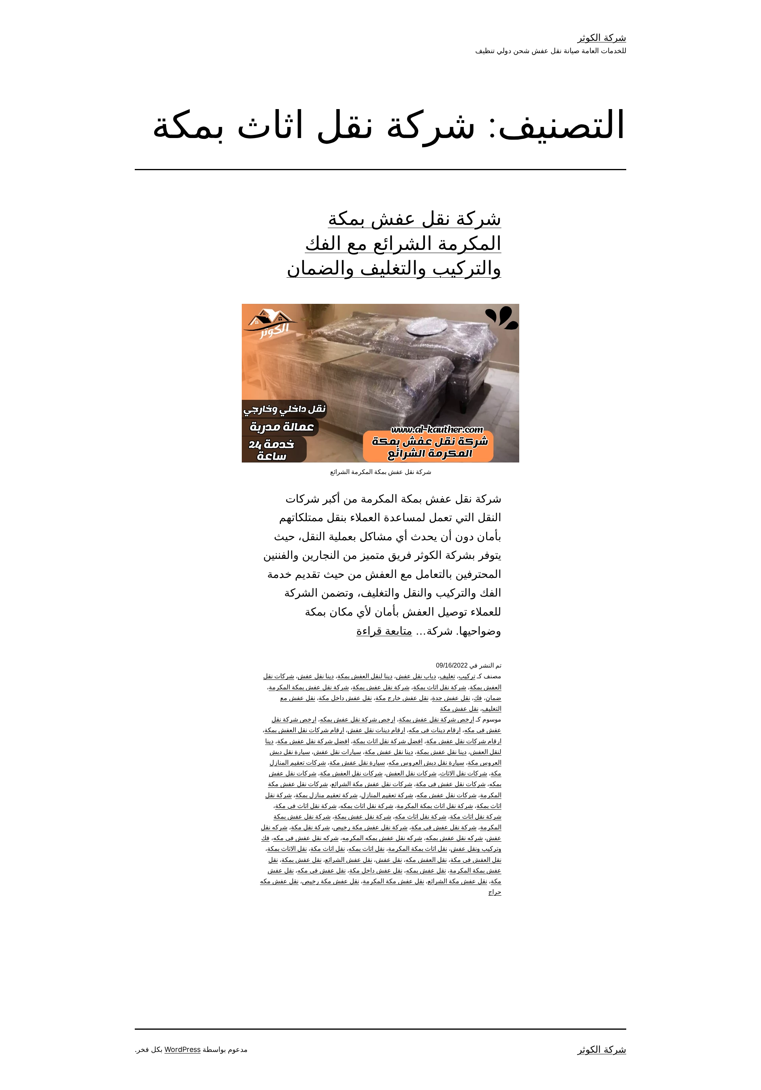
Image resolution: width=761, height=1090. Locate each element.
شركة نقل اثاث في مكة (306, 805)
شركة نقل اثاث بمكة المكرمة (435, 805)
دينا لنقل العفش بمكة (364, 676)
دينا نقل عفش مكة (389, 751)
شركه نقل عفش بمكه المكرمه (382, 838)
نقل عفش (389, 859)
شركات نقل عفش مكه (446, 795)
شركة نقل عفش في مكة (443, 827)
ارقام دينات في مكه (435, 730)
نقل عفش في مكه (321, 870)
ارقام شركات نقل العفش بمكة (304, 730)
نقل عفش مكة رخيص (330, 881)
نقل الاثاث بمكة (287, 848)
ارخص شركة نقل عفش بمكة (436, 719)
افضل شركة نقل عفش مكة (313, 741)
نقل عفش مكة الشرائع (457, 881)
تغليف (447, 676)
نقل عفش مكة (459, 708)
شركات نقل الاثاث (463, 773)
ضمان (493, 698)
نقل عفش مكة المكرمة (393, 881)
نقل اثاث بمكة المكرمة (417, 848)
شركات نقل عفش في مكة (451, 784)
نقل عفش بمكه (426, 870)
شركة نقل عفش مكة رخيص (370, 827)
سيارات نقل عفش (337, 751)
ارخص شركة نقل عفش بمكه (357, 719)
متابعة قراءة (384, 631)
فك (478, 698)
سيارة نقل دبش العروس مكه (426, 762)
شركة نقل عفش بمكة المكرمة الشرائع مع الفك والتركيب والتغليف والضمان (394, 242)
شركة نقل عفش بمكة (380, 687)
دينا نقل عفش (316, 676)
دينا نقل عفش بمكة (442, 751)
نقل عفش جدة (451, 698)
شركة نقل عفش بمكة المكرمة (309, 687)
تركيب (467, 676)
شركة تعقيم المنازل (387, 795)
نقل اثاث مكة (327, 848)
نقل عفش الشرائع (348, 859)
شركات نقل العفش (411, 773)
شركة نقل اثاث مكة (475, 816)
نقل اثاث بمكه (366, 848)
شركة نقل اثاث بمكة (439, 687)
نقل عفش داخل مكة (345, 698)
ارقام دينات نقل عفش (376, 730)
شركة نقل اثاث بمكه (366, 805)
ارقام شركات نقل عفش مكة (463, 741)
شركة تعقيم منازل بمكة (326, 795)
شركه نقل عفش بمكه (454, 838)
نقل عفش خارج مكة (401, 698)
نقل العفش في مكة (475, 859)
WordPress (182, 1049)
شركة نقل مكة (310, 827)
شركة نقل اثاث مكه (420, 816)
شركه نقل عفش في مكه (305, 838)
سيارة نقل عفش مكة (357, 762)
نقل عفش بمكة (301, 859)
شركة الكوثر (601, 37)
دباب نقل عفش (416, 676)
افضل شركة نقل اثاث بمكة (388, 741)
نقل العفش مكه (426, 859)
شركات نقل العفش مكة (351, 773)
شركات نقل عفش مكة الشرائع (371, 784)
